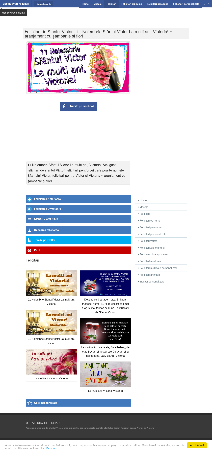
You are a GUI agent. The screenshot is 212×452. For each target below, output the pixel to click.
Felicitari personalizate (152, 234)
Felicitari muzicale (150, 261)
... (205, 3)
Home (143, 200)
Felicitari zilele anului (152, 247)
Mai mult (51, 448)
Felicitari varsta (148, 241)
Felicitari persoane (150, 227)
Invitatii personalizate (151, 281)
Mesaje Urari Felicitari (15, 3)
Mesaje (143, 207)
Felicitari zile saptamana (153, 254)
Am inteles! (197, 445)
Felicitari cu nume (149, 220)
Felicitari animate (149, 275)
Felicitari (144, 214)
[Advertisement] (106, 15)
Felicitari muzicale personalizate (158, 268)
